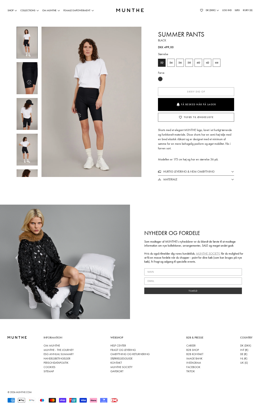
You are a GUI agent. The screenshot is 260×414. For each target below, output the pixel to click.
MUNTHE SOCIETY (207, 254)
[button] (201, 10)
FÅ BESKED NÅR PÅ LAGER (198, 104)
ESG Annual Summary (59, 354)
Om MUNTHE (52, 345)
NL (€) (243, 358)
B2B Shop (192, 350)
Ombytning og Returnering (130, 354)
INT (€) (244, 350)
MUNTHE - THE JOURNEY (59, 350)
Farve (161, 73)
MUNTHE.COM (24, 392)
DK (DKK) (245, 345)
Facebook (193, 367)
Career (191, 345)
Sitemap (49, 371)
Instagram (193, 363)
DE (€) (243, 354)
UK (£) (244, 363)
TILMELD (193, 290)
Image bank (194, 358)
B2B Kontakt (194, 354)
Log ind (227, 10)
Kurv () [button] (247, 10)
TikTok (190, 371)
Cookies (49, 367)
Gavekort (116, 371)
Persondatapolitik (56, 363)
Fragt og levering (123, 350)
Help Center (118, 345)
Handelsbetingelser (57, 358)
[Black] (160, 79)
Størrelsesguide (121, 358)
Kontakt (116, 363)
